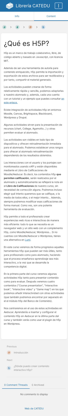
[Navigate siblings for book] (11, 27)
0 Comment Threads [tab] (16, 384)
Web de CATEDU (34, 408)
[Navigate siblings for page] (37, 27)
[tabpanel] (34, 394)
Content (51, 16)
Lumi (27, 239)
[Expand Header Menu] (58, 6)
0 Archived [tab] (38, 384)
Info (17, 16)
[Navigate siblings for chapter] (24, 27)
